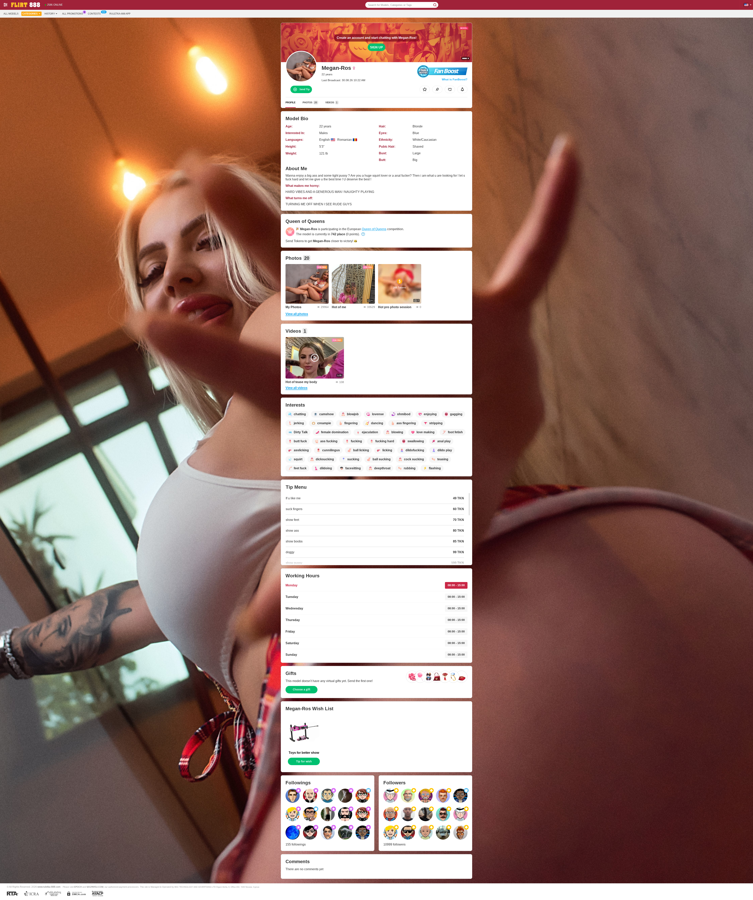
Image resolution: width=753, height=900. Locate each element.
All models (11, 13)
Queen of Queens (374, 229)
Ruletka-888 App (119, 13)
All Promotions (72, 13)
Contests (94, 13)
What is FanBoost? (454, 79)
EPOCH (78, 887)
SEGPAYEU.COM (94, 887)
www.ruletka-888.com (48, 886)
